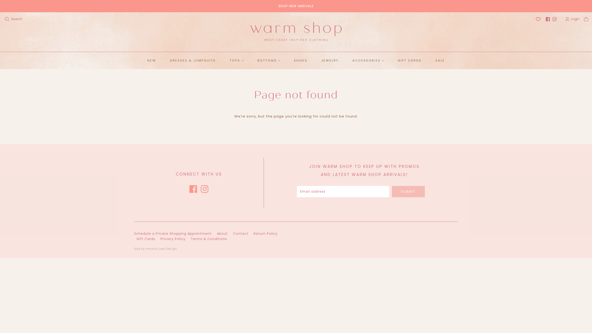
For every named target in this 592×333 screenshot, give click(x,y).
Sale (440, 60)
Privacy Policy (172, 239)
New (151, 60)
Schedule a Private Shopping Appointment (173, 233)
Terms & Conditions (209, 239)
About (222, 233)
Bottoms (267, 60)
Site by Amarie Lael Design (155, 249)
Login (575, 19)
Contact (240, 233)
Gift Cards (410, 60)
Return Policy (266, 233)
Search (16, 19)
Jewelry (330, 60)
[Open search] (7, 19)
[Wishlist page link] (538, 19)
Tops (235, 60)
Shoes (300, 60)
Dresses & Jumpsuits (193, 60)
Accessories (366, 60)
